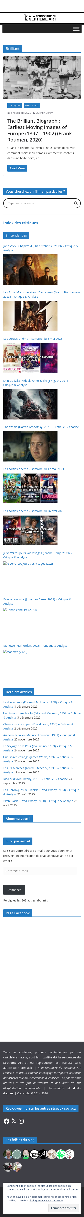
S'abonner (14, 890)
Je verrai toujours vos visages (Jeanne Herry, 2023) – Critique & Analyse (37, 555)
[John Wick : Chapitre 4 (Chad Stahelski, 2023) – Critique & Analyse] (30, 269)
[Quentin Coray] (34, 1154)
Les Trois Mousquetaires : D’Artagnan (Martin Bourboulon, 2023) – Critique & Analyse (42, 294)
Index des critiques (20, 222)
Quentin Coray (44, 113)
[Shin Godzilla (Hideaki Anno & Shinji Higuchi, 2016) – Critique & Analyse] (30, 404)
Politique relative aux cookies (46, 1200)
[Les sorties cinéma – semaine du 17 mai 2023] (30, 488)
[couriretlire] (17, 1166)
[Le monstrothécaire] (69, 1154)
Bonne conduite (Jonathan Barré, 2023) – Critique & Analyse (37, 601)
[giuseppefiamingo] (8, 1154)
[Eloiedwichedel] (8, 1166)
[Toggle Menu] (76, 29)
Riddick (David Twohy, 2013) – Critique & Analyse (35, 779)
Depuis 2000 (31, 105)
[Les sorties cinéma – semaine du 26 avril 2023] (30, 530)
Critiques (14, 105)
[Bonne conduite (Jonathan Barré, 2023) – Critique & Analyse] (30, 623)
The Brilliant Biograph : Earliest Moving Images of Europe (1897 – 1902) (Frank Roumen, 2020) (39, 130)
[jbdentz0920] (61, 1154)
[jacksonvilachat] (43, 1154)
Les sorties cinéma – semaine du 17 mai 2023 (33, 469)
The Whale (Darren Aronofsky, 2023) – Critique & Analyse (41, 427)
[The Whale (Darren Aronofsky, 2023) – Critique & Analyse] (30, 446)
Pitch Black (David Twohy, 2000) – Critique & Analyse (38, 801)
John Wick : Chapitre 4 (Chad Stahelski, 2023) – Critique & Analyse (40, 248)
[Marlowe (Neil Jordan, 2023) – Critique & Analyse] (30, 665)
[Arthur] (52, 1154)
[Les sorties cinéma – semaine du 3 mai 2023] (30, 358)
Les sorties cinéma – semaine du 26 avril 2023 (33, 511)
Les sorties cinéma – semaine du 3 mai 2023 (32, 338)
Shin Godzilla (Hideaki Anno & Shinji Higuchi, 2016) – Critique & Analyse (37, 383)
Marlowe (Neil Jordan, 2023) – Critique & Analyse (35, 645)
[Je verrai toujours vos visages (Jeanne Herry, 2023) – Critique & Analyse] (30, 576)
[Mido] (26, 1154)
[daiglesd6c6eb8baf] (17, 1154)
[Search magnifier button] (76, 203)
